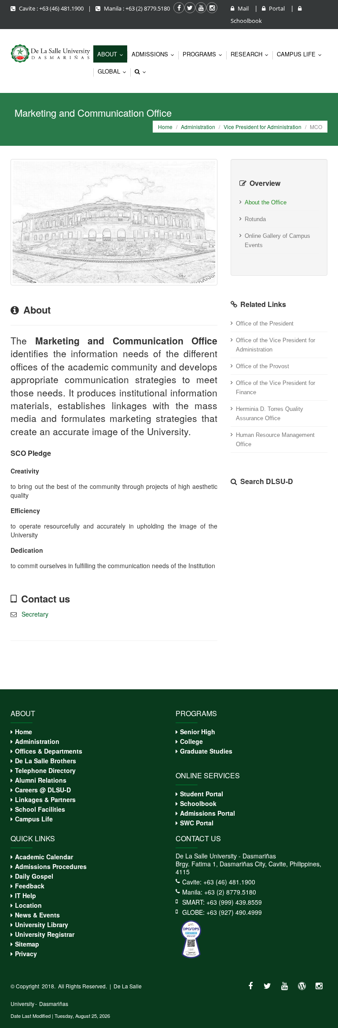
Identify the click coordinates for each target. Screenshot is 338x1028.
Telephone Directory (45, 770)
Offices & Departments (48, 751)
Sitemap (27, 943)
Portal (277, 8)
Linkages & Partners (45, 799)
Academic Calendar (44, 856)
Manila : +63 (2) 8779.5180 (136, 8)
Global (114, 71)
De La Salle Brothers (45, 760)
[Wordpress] (301, 986)
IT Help (25, 895)
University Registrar (44, 934)
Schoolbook (198, 803)
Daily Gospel (34, 876)
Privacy (26, 953)
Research (251, 54)
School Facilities (40, 809)
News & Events (37, 914)
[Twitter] (267, 986)
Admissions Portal (207, 813)
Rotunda (255, 219)
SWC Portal (196, 822)
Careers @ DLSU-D (43, 789)
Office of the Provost (262, 366)
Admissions (155, 54)
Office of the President (265, 323)
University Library (41, 924)
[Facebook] (250, 986)
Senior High (197, 731)
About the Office (266, 202)
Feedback (29, 885)
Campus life (301, 54)
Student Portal (201, 793)
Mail (243, 8)
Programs (204, 54)
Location (28, 905)
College (191, 741)
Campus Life (34, 818)
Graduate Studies (206, 751)
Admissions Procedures (51, 866)
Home (165, 126)
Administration (198, 126)
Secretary (35, 614)
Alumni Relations (40, 780)
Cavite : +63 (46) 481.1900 (51, 8)
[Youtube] (284, 986)
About (112, 54)
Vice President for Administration (262, 126)
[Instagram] (319, 986)
